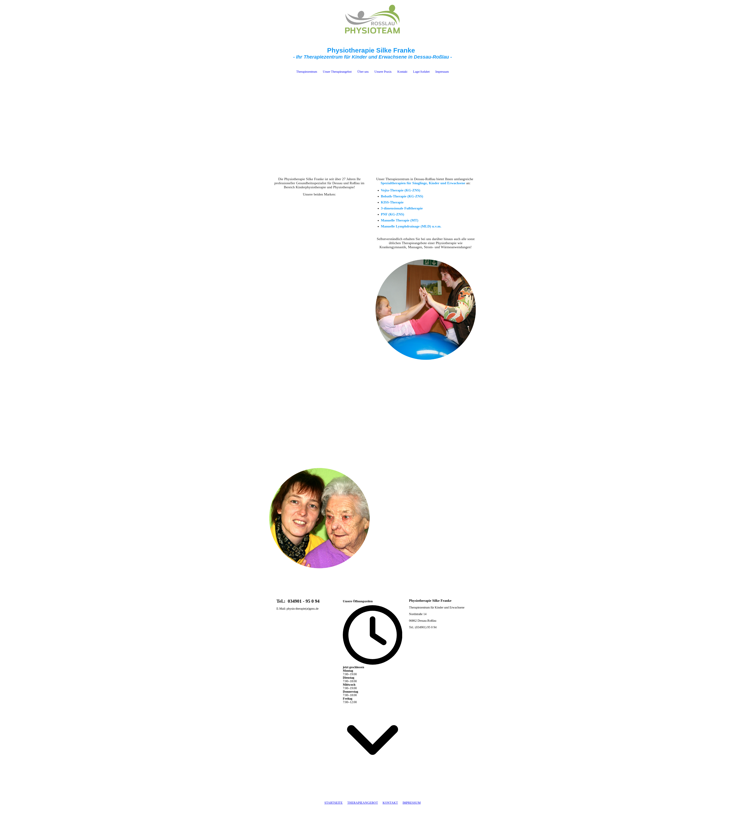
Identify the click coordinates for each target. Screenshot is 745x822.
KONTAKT (390, 802)
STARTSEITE (333, 802)
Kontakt (402, 71)
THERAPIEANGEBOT (362, 802)
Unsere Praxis (383, 71)
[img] (372, 19)
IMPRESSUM (412, 802)
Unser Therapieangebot (337, 71)
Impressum (442, 71)
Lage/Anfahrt (421, 71)
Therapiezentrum (306, 71)
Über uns (363, 71)
